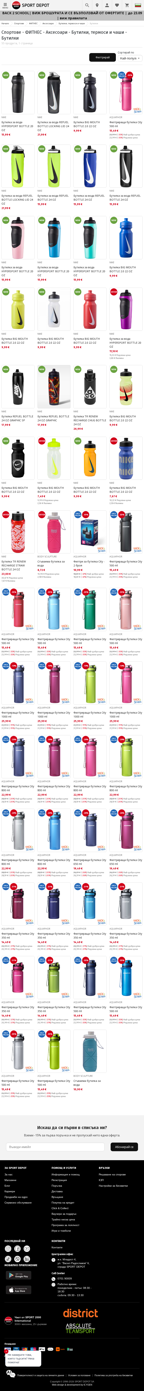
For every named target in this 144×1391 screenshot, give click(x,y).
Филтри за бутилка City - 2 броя (89, 563)
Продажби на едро (16, 1196)
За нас (8, 1174)
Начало (5, 23)
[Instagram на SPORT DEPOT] (8, 1248)
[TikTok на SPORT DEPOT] (8, 1259)
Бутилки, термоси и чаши (72, 23)
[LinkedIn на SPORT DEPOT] (26, 1259)
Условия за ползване (79, 1375)
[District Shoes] (80, 1313)
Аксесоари (48, 23)
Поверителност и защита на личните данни (40, 1375)
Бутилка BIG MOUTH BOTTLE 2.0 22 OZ (87, 124)
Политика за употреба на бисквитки (113, 1375)
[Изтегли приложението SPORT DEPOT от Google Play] (18, 1275)
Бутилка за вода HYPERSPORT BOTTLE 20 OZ (17, 126)
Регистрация (59, 1180)
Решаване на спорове (112, 1174)
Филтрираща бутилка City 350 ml (18, 935)
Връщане (57, 1196)
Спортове (19, 23)
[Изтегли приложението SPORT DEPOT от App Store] (18, 1290)
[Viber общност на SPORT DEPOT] (17, 1259)
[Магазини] (97, 5)
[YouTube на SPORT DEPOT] (26, 1248)
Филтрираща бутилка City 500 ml (126, 124)
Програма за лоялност (65, 1225)
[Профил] (107, 5)
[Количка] (127, 5)
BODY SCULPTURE (47, 556)
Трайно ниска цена (63, 1219)
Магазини (10, 1180)
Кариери (9, 1191)
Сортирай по (126, 52)
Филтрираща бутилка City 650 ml (90, 862)
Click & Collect (60, 1208)
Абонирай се (124, 1147)
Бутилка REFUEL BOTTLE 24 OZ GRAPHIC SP (17, 418)
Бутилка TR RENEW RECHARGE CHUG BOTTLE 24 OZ (90, 420)
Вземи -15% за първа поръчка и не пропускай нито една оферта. (72, 1131)
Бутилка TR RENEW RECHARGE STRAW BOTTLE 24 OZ (14, 565)
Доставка (57, 1191)
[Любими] (117, 5)
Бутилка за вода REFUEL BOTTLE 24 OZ (53, 197)
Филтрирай (103, 57)
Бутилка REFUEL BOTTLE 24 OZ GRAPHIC (53, 418)
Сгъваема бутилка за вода (51, 563)
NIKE (4, 117)
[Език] (138, 5)
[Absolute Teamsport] (80, 1328)
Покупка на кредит (63, 1202)
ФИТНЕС (33, 23)
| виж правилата (72, 18)
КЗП (101, 1180)
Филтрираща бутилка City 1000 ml (18, 714)
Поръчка (57, 1185)
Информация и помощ (66, 1174)
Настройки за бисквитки (113, 1185)
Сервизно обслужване (18, 1202)
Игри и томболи (61, 1230)
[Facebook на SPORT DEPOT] (17, 1248)
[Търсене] (87, 5)
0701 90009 (65, 1278)
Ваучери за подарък (64, 1213)
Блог (7, 1185)
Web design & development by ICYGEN (72, 1385)
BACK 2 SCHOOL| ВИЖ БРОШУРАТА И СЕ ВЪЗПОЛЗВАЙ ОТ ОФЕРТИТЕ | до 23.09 (72, 13)
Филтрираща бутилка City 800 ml (18, 788)
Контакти (57, 1247)
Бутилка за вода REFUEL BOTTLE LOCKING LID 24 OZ (53, 126)
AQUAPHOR (116, 117)
